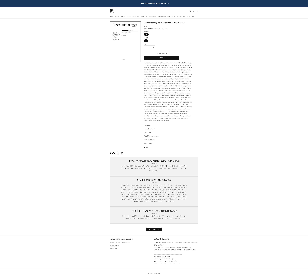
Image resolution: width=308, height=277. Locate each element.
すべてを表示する (154, 229)
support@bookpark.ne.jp (166, 259)
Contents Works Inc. (157, 273)
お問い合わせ (113, 248)
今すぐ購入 (161, 58)
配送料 (149, 28)
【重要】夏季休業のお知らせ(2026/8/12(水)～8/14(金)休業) (154, 161)
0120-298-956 (162, 261)
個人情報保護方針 (114, 245)
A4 (146, 34)
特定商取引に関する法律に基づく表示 (120, 243)
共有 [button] (147, 147)
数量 (145, 44)
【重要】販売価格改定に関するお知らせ (154, 180)
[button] (190, 11)
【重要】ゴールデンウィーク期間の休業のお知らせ (154, 211)
